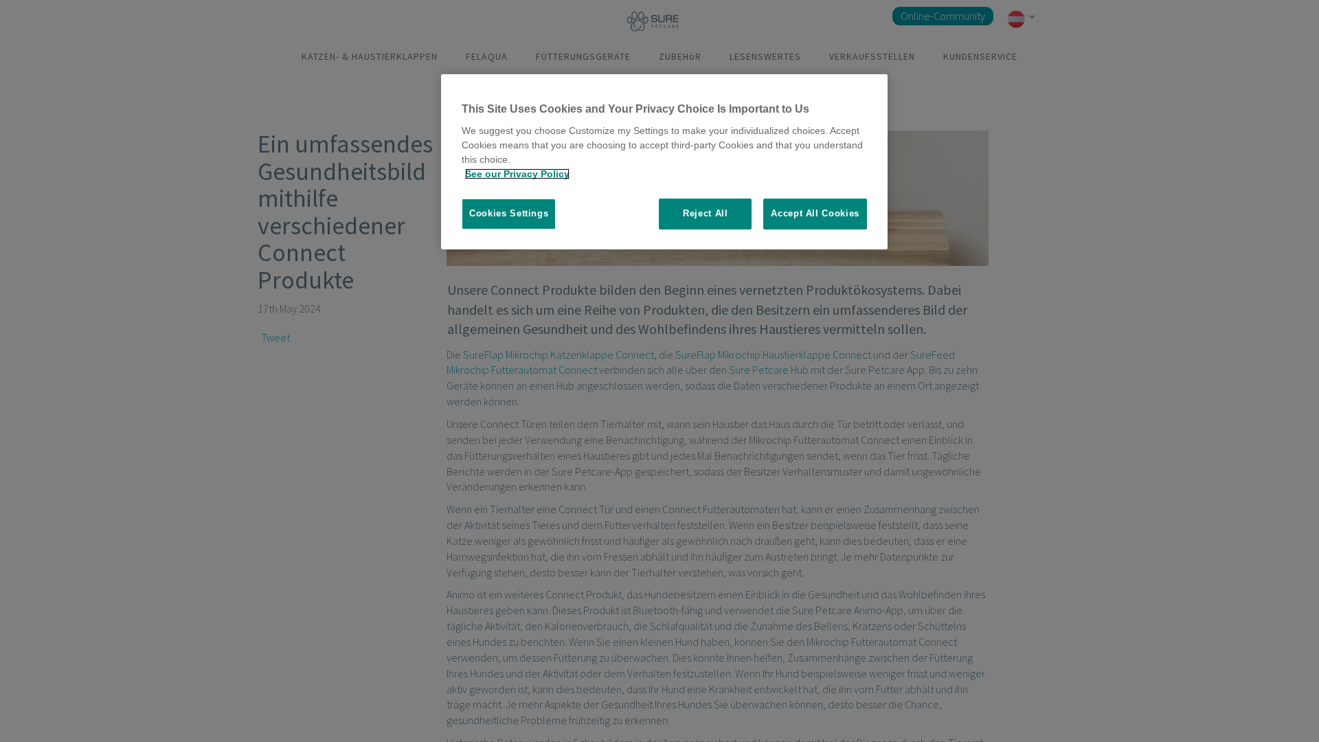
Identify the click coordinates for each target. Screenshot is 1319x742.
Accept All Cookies (815, 213)
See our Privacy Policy (517, 173)
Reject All (705, 213)
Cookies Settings (508, 213)
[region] (664, 161)
